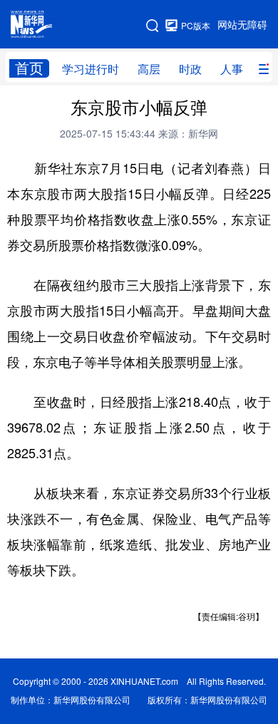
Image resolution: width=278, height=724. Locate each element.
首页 (29, 68)
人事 (231, 69)
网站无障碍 (242, 25)
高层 (149, 69)
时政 (190, 69)
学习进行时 (90, 69)
